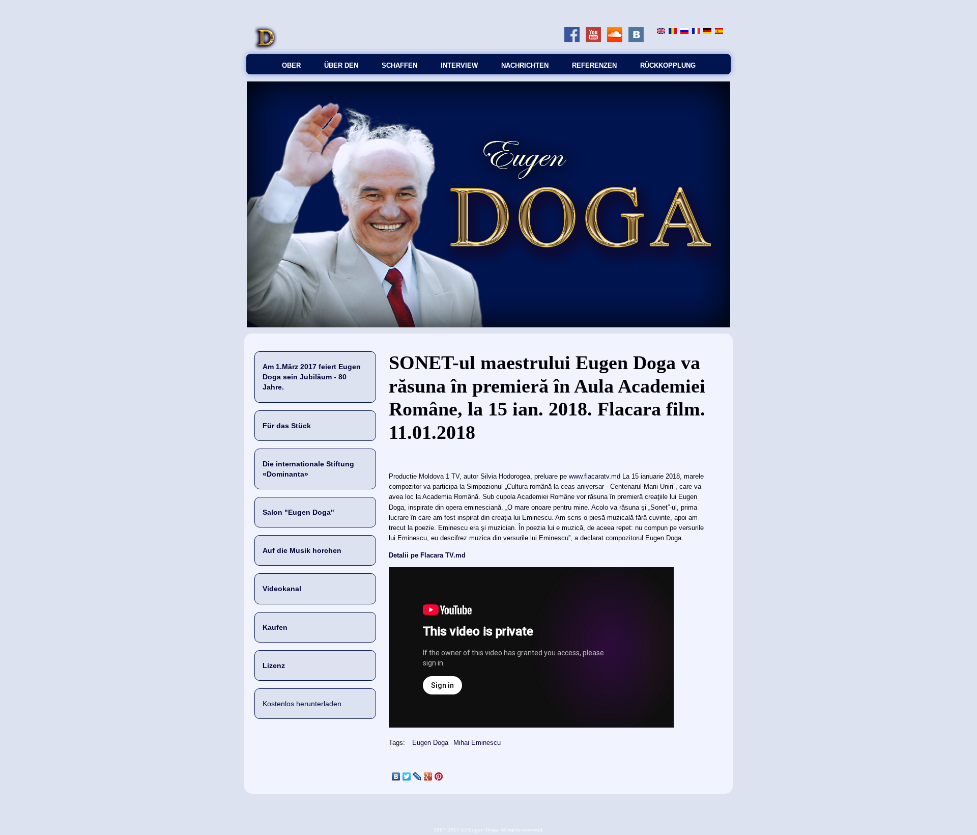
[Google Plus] (428, 776)
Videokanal (282, 588)
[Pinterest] (439, 776)
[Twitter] (406, 776)
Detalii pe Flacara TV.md (427, 555)
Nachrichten (525, 65)
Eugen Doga (430, 742)
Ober (291, 65)
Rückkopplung (668, 65)
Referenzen (594, 65)
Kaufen (275, 627)
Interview (459, 65)
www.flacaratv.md (594, 476)
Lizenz (274, 665)
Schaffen (399, 65)
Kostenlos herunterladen (302, 704)
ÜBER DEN (341, 65)
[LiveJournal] (417, 776)
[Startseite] (265, 48)
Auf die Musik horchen (302, 550)
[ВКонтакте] (396, 776)
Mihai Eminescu (477, 742)
